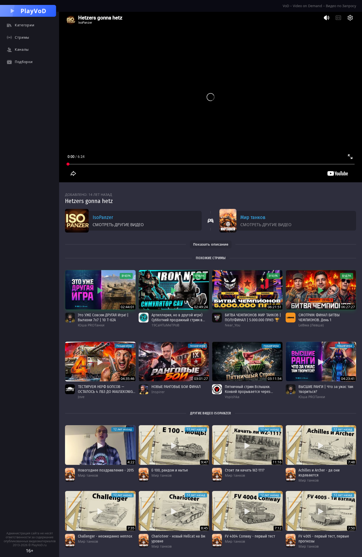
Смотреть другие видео (118, 224)
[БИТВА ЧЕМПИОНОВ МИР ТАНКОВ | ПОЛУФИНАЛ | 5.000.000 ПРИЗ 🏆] (247, 290)
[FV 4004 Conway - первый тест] (247, 511)
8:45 (204, 528)
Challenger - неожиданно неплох (105, 536)
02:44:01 (127, 306)
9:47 (204, 462)
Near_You (232, 325)
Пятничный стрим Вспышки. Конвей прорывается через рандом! (247, 391)
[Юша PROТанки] (70, 317)
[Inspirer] (143, 389)
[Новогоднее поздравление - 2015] (100, 445)
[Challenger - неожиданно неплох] (100, 511)
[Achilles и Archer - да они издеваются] (321, 445)
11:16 (277, 462)
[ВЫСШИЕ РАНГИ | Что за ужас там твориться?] (321, 361)
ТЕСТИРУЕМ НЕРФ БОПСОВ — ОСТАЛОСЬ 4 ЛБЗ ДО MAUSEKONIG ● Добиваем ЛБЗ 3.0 (105, 391)
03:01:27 (201, 378)
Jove (81, 396)
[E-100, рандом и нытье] (174, 445)
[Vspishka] (217, 389)
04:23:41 (348, 378)
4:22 (131, 462)
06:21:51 (274, 306)
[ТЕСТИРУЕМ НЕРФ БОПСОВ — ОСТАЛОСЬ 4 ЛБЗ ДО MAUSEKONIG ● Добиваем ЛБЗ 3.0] (100, 361)
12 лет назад (122, 429)
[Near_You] (217, 317)
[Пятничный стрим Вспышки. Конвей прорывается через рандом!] (247, 361)
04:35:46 (127, 378)
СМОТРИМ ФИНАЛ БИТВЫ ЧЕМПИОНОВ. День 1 (319, 317)
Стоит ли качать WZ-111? (244, 470)
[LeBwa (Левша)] (291, 317)
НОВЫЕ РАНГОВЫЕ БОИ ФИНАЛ (176, 386)
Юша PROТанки (91, 325)
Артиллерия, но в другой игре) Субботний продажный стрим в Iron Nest (176, 320)
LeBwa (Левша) (311, 325)
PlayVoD (33, 11)
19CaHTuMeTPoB (165, 325)
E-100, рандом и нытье (169, 470)
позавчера (124, 346)
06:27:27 (348, 306)
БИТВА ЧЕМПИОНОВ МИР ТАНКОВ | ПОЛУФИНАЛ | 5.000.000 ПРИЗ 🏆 (253, 317)
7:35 (131, 528)
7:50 (351, 528)
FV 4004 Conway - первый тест (250, 536)
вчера (126, 276)
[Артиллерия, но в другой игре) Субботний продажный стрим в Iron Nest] (174, 290)
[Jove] (70, 389)
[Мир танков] (70, 475)
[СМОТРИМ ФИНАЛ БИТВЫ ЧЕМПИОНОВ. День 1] (321, 290)
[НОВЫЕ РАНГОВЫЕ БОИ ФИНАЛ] (174, 361)
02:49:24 (201, 306)
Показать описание (210, 244)
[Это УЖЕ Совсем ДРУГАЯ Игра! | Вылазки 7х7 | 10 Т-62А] (100, 290)
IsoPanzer (103, 217)
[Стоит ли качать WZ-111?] (247, 445)
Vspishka (232, 396)
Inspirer (158, 391)
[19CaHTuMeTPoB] (143, 317)
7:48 (351, 462)
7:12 (278, 528)
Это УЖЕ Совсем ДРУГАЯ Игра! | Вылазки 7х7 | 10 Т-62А (103, 317)
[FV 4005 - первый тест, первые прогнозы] (321, 511)
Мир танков (252, 217)
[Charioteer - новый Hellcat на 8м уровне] (174, 511)
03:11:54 (274, 378)
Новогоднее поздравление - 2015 (106, 470)
